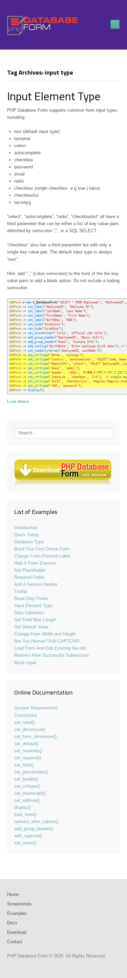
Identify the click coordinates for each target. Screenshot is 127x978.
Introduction (25, 527)
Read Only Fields (31, 598)
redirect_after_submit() (36, 821)
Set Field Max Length (35, 619)
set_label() (24, 722)
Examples (17, 913)
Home (13, 894)
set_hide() (24, 764)
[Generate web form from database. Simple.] (42, 25)
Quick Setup (26, 534)
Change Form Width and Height (45, 633)
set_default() (26, 743)
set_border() (26, 779)
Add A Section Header (35, 584)
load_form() (25, 814)
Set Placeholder (29, 570)
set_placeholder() (31, 772)
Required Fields (29, 577)
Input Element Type (54, 96)
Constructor (25, 715)
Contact (14, 941)
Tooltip (20, 591)
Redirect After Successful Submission (51, 655)
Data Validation (29, 612)
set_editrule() (27, 800)
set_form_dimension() (35, 736)
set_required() (27, 757)
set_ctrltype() (27, 786)
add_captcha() (28, 835)
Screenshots (19, 903)
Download (16, 932)
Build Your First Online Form (42, 548)
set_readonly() (28, 750)
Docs (12, 922)
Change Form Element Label (42, 556)
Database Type (29, 541)
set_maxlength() (30, 793)
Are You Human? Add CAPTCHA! (47, 641)
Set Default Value (31, 626)
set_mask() (25, 842)
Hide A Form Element (35, 563)
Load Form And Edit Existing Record (50, 648)
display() (22, 807)
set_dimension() (29, 729)
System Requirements (36, 707)
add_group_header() (33, 828)
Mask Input (25, 662)
